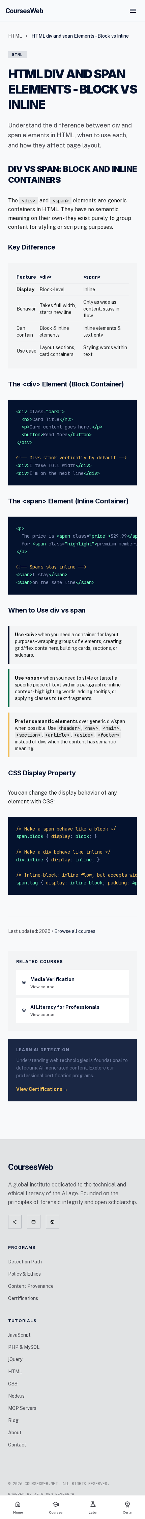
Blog (13, 1420)
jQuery (15, 1359)
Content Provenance (31, 1286)
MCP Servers (22, 1408)
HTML (15, 36)
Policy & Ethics (24, 1274)
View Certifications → (42, 1089)
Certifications (23, 1298)
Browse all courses (74, 931)
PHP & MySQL (23, 1347)
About (15, 1432)
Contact (17, 1444)
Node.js (16, 1396)
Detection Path (25, 1261)
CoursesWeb (24, 11)
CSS (13, 1383)
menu (133, 11)
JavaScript (19, 1335)
